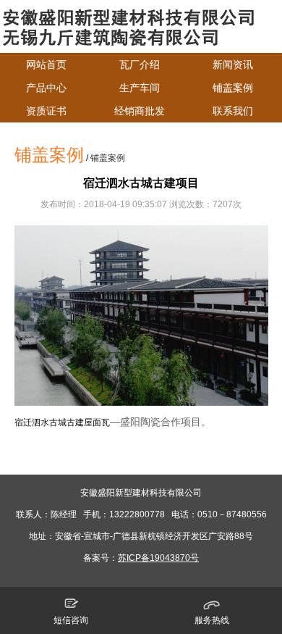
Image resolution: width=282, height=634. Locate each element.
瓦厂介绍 (139, 64)
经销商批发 (139, 111)
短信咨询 (71, 620)
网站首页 (46, 64)
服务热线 (212, 620)
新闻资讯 (233, 64)
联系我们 (233, 111)
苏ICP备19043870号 (158, 558)
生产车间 (139, 87)
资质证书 (46, 111)
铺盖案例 (233, 87)
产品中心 (46, 87)
